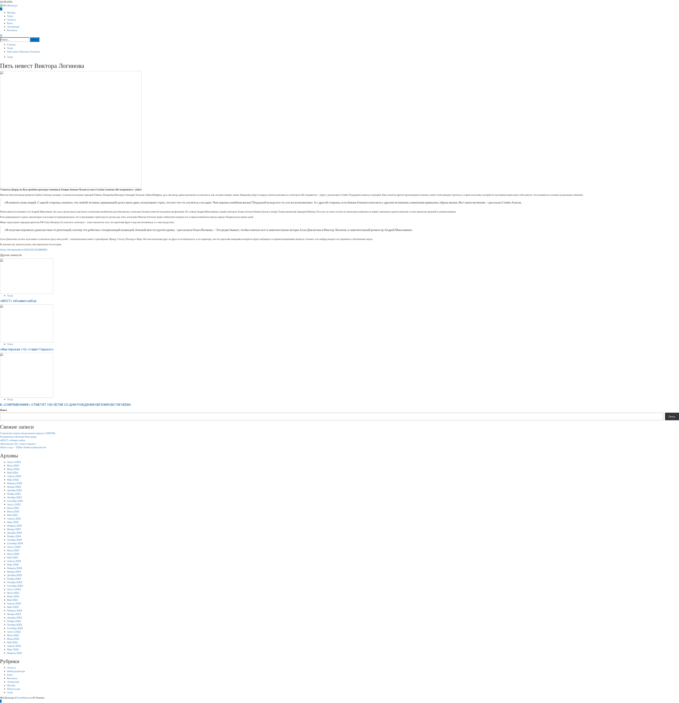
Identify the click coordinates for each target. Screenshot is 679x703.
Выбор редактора (16, 671)
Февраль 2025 (14, 525)
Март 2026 (13, 479)
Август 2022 (14, 631)
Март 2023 (13, 606)
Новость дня (13, 688)
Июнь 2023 (13, 596)
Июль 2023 (13, 592)
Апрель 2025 (14, 518)
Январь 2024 (14, 571)
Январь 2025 (14, 529)
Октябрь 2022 (14, 624)
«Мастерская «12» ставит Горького (26, 349)
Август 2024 (14, 546)
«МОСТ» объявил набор (18, 301)
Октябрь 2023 (14, 582)
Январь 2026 (14, 486)
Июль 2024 (13, 550)
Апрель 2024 (14, 560)
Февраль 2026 (14, 483)
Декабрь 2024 (14, 532)
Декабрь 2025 (14, 490)
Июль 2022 (13, 635)
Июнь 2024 (13, 553)
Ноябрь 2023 (14, 578)
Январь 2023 (14, 613)
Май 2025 (12, 514)
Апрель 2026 (14, 476)
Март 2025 (13, 522)
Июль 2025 (13, 507)
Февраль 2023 (14, 610)
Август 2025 (14, 504)
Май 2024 (12, 557)
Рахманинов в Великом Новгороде (18, 436)
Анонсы (11, 19)
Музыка (11, 12)
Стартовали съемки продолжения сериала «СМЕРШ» (28, 433)
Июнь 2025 (13, 511)
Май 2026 (12, 472)
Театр (10, 16)
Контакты (12, 30)
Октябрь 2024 (14, 539)
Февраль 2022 (14, 652)
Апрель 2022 (14, 645)
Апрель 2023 (14, 603)
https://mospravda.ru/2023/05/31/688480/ (23, 249)
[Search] (1, 35)
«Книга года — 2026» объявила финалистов (23, 447)
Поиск (3, 409)
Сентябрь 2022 (15, 628)
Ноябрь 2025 (14, 493)
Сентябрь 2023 (15, 585)
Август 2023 (14, 589)
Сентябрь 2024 (15, 543)
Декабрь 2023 (14, 575)
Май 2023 (12, 599)
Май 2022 (12, 642)
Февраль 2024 (14, 568)
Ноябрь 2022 (14, 621)
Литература (13, 26)
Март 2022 (13, 649)
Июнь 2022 (13, 638)
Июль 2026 (13, 465)
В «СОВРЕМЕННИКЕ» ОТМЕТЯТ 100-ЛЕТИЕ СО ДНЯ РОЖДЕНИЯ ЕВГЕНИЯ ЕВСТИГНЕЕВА (65, 404)
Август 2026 (14, 461)
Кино (10, 23)
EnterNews (22, 697)
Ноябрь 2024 (14, 536)
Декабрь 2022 (14, 617)
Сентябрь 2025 (15, 500)
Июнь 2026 (13, 468)
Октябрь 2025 (14, 497)
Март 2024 (13, 564)
